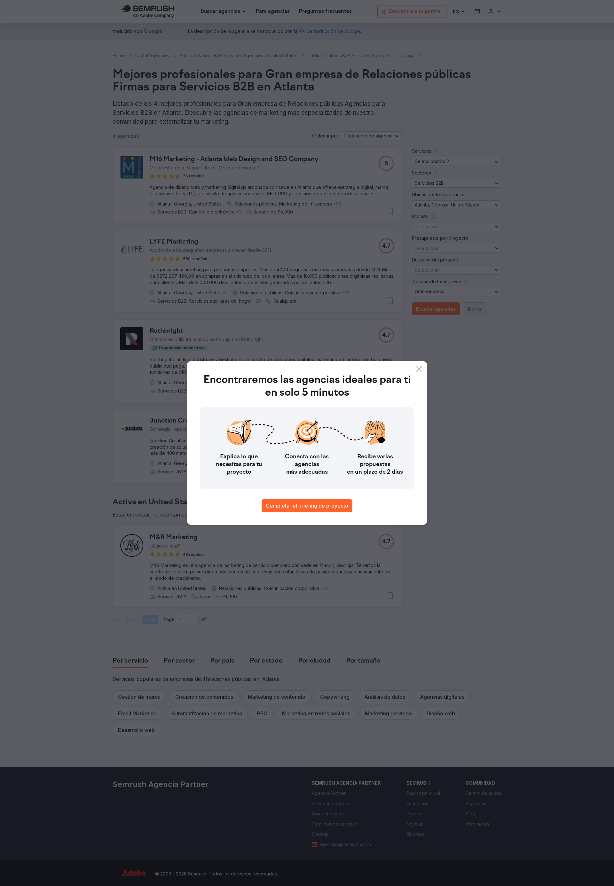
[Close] (419, 369)
